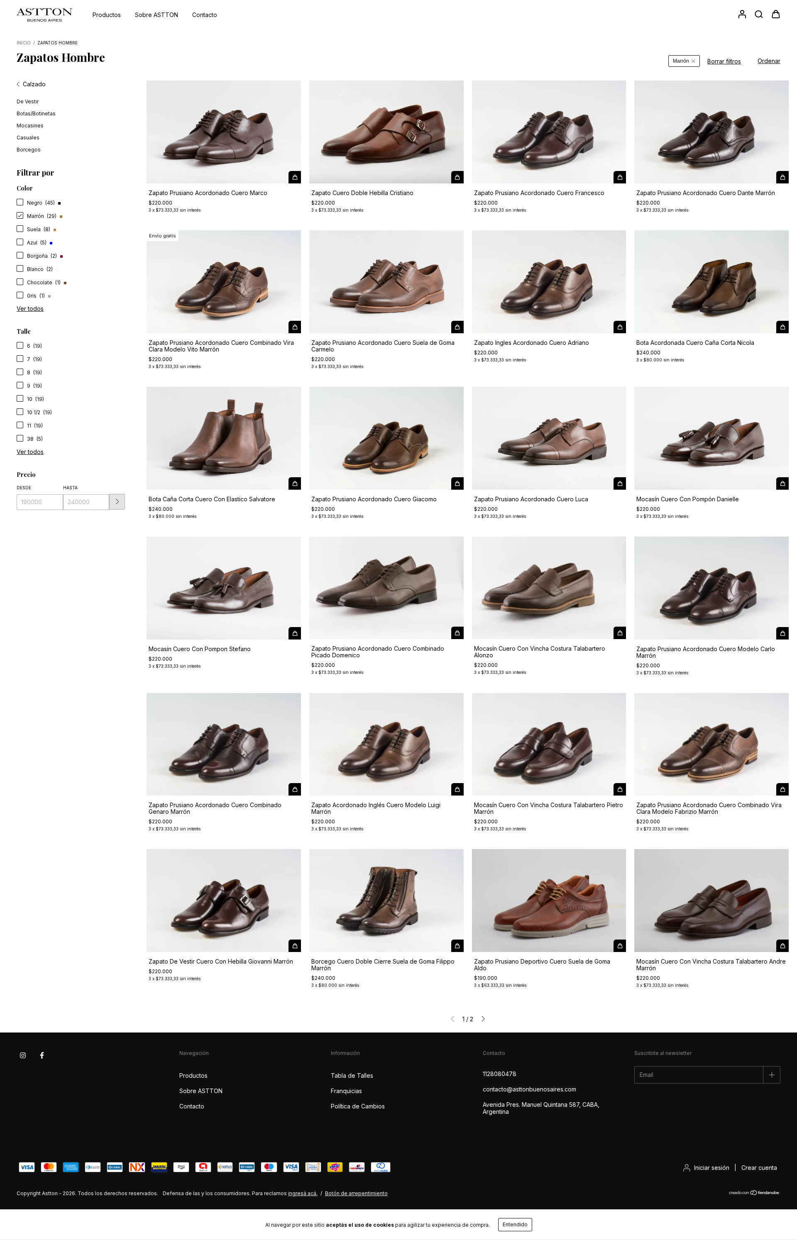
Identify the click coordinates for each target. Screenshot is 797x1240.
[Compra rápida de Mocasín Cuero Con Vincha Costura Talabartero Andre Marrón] (782, 946)
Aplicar (117, 502)
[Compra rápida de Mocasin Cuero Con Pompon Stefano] (294, 633)
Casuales (28, 137)
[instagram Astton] (23, 1055)
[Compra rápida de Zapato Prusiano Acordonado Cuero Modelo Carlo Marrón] (782, 633)
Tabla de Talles (352, 1075)
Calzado (34, 84)
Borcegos (29, 149)
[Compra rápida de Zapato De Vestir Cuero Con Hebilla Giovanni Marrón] (294, 946)
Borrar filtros (724, 61)
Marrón (681, 61)
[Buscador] (759, 14)
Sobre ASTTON (156, 14)
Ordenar (769, 60)
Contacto (204, 14)
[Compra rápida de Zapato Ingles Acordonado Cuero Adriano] (620, 327)
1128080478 (499, 1073)
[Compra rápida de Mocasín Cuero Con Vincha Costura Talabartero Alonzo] (620, 633)
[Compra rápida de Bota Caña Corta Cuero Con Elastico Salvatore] (294, 483)
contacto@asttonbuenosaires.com (529, 1089)
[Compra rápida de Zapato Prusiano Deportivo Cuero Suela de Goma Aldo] (620, 946)
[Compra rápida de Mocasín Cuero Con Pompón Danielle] (782, 483)
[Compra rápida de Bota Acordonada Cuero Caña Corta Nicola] (782, 327)
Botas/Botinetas (36, 113)
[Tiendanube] (754, 1194)
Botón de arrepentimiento (356, 1193)
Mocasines (30, 125)
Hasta (70, 487)
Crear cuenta (759, 1167)
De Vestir (28, 101)
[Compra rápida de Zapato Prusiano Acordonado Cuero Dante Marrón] (782, 177)
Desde (24, 487)
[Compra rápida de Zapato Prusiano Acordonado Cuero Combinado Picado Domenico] (457, 633)
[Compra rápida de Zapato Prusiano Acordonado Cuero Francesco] (620, 177)
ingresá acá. (303, 1193)
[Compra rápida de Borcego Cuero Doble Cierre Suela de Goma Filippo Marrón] (457, 946)
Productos (107, 14)
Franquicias (346, 1090)
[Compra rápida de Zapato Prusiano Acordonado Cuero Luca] (620, 483)
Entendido (515, 1224)
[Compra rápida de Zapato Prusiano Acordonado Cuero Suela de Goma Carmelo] (457, 327)
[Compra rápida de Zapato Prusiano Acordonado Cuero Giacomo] (457, 483)
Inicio (24, 42)
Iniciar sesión (711, 1167)
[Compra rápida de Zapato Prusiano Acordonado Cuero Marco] (294, 177)
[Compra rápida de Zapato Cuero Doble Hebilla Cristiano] (457, 177)
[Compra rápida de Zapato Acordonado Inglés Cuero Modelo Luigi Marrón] (457, 789)
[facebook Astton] (42, 1055)
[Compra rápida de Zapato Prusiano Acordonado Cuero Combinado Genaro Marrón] (294, 789)
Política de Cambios (358, 1106)
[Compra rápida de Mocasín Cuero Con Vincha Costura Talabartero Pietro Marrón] (620, 789)
